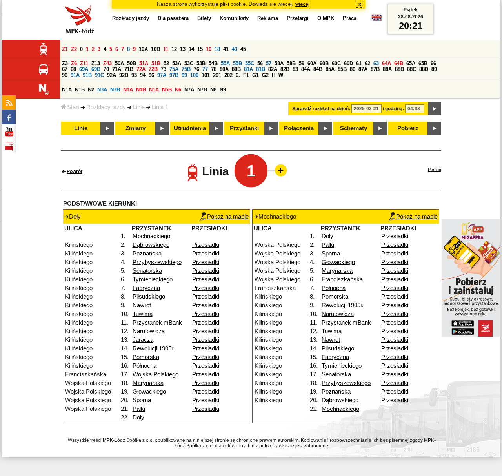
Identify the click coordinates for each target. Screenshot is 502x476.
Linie (139, 107)
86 (352, 69)
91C (99, 75)
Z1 (65, 49)
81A (248, 69)
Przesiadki (205, 245)
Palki (139, 409)
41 (226, 49)
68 (73, 69)
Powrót (74, 171)
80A (224, 69)
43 (234, 49)
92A (111, 75)
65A (410, 63)
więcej (302, 4)
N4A (128, 90)
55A (225, 63)
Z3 (65, 63)
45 (243, 49)
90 (64, 75)
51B (155, 63)
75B (186, 69)
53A (176, 63)
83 (295, 69)
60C (336, 63)
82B (284, 69)
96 (151, 75)
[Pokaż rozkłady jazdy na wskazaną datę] (434, 108)
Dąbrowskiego (151, 245)
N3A (102, 90)
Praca (349, 18)
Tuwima (143, 314)
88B (399, 69)
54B (213, 63)
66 (433, 63)
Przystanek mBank (157, 322)
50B (131, 63)
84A (305, 69)
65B (422, 63)
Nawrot (142, 305)
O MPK (325, 18)
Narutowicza (149, 331)
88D (423, 69)
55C (249, 63)
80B (236, 69)
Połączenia (299, 128)
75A (173, 69)
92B (123, 75)
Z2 (74, 49)
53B (201, 63)
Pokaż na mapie (228, 216)
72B (153, 69)
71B (128, 69)
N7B (202, 90)
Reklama (267, 18)
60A (311, 63)
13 (183, 49)
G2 (265, 75)
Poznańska (147, 253)
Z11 (84, 63)
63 (376, 63)
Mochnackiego (151, 236)
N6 (178, 90)
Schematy (353, 128)
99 (184, 75)
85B (342, 69)
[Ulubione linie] (278, 170)
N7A (189, 90)
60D (348, 63)
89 (434, 69)
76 (196, 69)
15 (200, 49)
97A (161, 75)
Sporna (142, 400)
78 (213, 69)
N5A (154, 90)
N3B (115, 90)
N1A (67, 90)
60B (324, 63)
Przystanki (244, 128)
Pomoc (434, 169)
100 (194, 75)
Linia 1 (160, 107)
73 (163, 69)
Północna (144, 366)
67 (64, 69)
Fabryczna (146, 288)
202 (228, 75)
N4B (141, 90)
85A (330, 69)
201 (217, 75)
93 (134, 75)
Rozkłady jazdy (106, 107)
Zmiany (136, 128)
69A (83, 69)
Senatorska (147, 271)
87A (362, 69)
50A (119, 63)
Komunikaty (234, 18)
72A (141, 69)
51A (143, 63)
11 (165, 49)
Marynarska (148, 383)
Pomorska (146, 357)
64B (398, 63)
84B (317, 69)
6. (238, 75)
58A (279, 63)
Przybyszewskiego (157, 262)
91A (75, 75)
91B (87, 75)
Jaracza (143, 340)
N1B (80, 90)
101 (206, 75)
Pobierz (407, 128)
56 (260, 63)
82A (272, 69)
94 (143, 75)
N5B (167, 90)
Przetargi (298, 18)
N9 (223, 90)
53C (188, 63)
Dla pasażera (173, 18)
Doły (138, 417)
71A (116, 69)
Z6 (74, 63)
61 (359, 63)
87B (375, 69)
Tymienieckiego (153, 279)
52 (166, 63)
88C (411, 69)
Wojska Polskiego (155, 374)
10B (155, 49)
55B (237, 63)
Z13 (95, 63)
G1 (255, 75)
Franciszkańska (342, 279)
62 (367, 63)
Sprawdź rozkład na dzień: (321, 108)
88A (387, 69)
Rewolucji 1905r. (154, 348)
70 (106, 69)
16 (208, 49)
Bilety (204, 18)
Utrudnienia (190, 128)
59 (301, 63)
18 (217, 49)
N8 (213, 90)
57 (268, 63)
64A (386, 63)
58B (291, 63)
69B (95, 69)
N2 (91, 90)
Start (73, 107)
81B (260, 69)
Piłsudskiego (149, 297)
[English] (376, 19)
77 (205, 69)
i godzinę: (393, 108)
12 (174, 49)
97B (173, 75)
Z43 (107, 63)
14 (191, 49)
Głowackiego (149, 391)
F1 (246, 75)
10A (143, 49)
